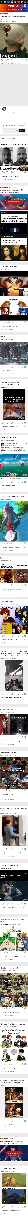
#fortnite (10, 547)
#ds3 (12, 371)
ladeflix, (4, 971)
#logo (3, 63)
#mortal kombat (16, 589)
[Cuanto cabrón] (22, 2)
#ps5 (19, 853)
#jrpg (10, 1012)
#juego (4, 1068)
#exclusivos (5, 796)
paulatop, (4, 868)
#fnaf (16, 426)
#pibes (17, 907)
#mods (11, 697)
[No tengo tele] (25, 2)
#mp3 (15, 639)
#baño (3, 741)
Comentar (22, 130)
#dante (4, 907)
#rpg (3, 1012)
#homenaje (5, 1125)
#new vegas (16, 1012)
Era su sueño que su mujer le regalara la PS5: (13, 809)
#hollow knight (17, 741)
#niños (4, 589)
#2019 (3, 371)
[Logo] (14, 5)
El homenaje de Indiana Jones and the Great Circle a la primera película (13, 1081)
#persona (4, 639)
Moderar (20, 9)
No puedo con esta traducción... (11, 437)
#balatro (8, 326)
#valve (18, 63)
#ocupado (9, 741)
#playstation (5, 794)
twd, (3, 712)
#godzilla (16, 547)
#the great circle (6, 1126)
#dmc (13, 907)
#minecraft (5, 426)
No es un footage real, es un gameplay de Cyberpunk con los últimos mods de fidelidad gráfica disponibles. (14, 653)
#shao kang (5, 591)
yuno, (3, 560)
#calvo (7, 63)
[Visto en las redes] (8, 2)
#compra (11, 426)
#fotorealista (17, 697)
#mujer (4, 853)
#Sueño (15, 853)
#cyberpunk (5, 697)
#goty (3, 326)
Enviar (24, 9)
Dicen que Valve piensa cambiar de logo (12, 18)
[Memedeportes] (15, 2)
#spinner (13, 63)
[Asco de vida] (2, 2)
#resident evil (10, 176)
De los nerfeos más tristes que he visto (12, 920)
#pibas (9, 907)
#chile (3, 485)
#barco (4, 176)
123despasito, (6, 604)
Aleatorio (14, 9)
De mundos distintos (7, 601)
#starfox (8, 485)
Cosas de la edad (6, 558)
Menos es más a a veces (8, 753)
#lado (7, 1012)
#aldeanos (12, 1210)
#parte (17, 176)
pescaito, (4, 755)
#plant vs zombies (12, 956)
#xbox (11, 794)
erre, (3, 339)
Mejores (9, 9)
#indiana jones (13, 1125)
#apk (14, 1068)
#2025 (8, 371)
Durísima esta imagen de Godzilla (12, 496)
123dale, (4, 141)
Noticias (4, 9)
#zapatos (4, 547)
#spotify (10, 639)
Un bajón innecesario (7, 138)
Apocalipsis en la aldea (8, 1168)
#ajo (5, 956)
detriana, (4, 21)
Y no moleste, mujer (7, 709)
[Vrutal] (12, 2)
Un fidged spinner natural (9, 865)
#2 (2, 956)
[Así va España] (18, 2)
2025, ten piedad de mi (8, 337)
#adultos (9, 589)
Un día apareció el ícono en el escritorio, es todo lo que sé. (10, 383)
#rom (13, 485)
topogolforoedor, (6, 924)
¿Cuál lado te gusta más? (9, 968)
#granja (17, 1210)
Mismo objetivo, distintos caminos (12, 1024)
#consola (9, 853)
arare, (3, 387)
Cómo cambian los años (8, 267)
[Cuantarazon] (5, 2)
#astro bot (14, 326)
